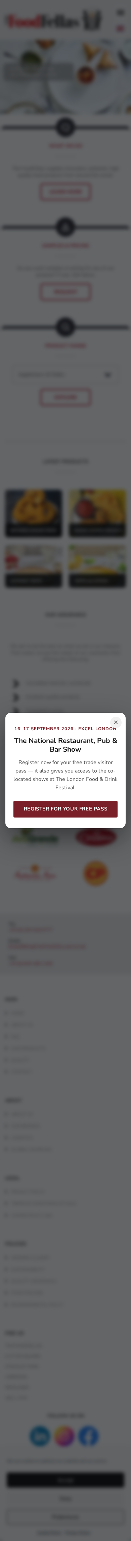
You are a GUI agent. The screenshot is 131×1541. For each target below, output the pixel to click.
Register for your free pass (65, 808)
